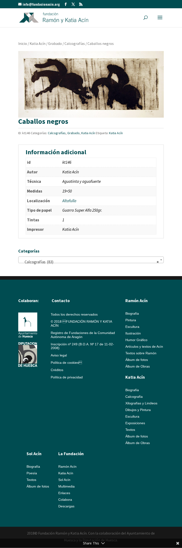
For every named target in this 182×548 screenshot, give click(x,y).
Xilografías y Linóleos (141, 403)
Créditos (57, 370)
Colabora (65, 499)
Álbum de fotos (136, 360)
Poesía (32, 473)
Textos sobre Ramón (140, 353)
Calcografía (134, 396)
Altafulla (69, 200)
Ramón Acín (67, 466)
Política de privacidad (67, 377)
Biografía (132, 313)
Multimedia (66, 486)
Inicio (22, 43)
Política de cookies (66, 362)
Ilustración (133, 333)
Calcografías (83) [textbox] (89, 262)
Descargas (66, 506)
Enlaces (64, 493)
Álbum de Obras (137, 366)
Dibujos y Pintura (138, 410)
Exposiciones (135, 423)
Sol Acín (64, 480)
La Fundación (71, 453)
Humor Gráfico (136, 340)
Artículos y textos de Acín (144, 346)
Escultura (132, 327)
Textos (130, 430)
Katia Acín (38, 43)
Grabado (55, 43)
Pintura (130, 320)
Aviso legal (59, 355)
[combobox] (91, 260)
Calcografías (74, 43)
